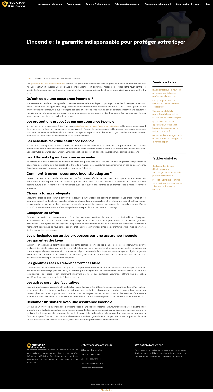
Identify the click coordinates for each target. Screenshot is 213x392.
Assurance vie (74, 4)
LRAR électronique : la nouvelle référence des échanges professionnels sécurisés (166, 93)
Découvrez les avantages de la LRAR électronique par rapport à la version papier (167, 138)
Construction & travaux (188, 4)
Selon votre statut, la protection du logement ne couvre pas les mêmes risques (166, 114)
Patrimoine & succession (127, 4)
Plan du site (106, 390)
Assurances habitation (50, 4)
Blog (207, 4)
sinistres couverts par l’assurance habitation (97, 126)
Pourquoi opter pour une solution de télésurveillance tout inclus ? (165, 104)
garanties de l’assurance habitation (48, 84)
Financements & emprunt (158, 4)
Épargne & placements (98, 4)
